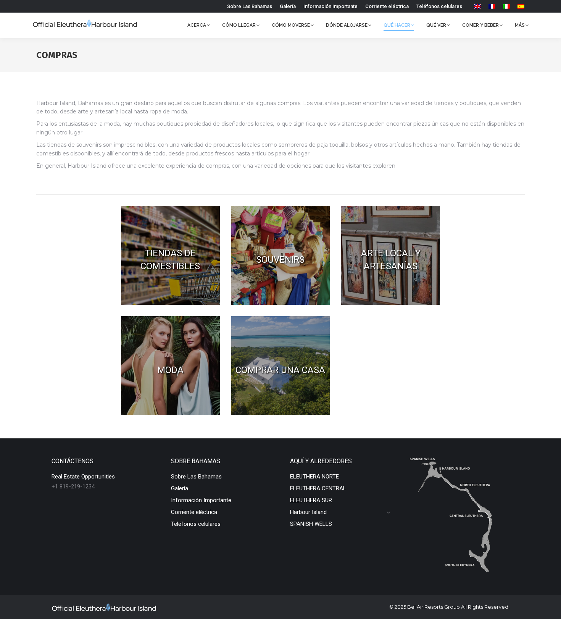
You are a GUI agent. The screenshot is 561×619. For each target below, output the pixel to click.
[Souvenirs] (280, 255)
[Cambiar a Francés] (492, 6)
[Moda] (170, 365)
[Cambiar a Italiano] (506, 6)
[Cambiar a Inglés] (477, 6)
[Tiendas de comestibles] (170, 255)
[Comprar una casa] (280, 365)
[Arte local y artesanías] (390, 255)
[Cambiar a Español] (521, 6)
